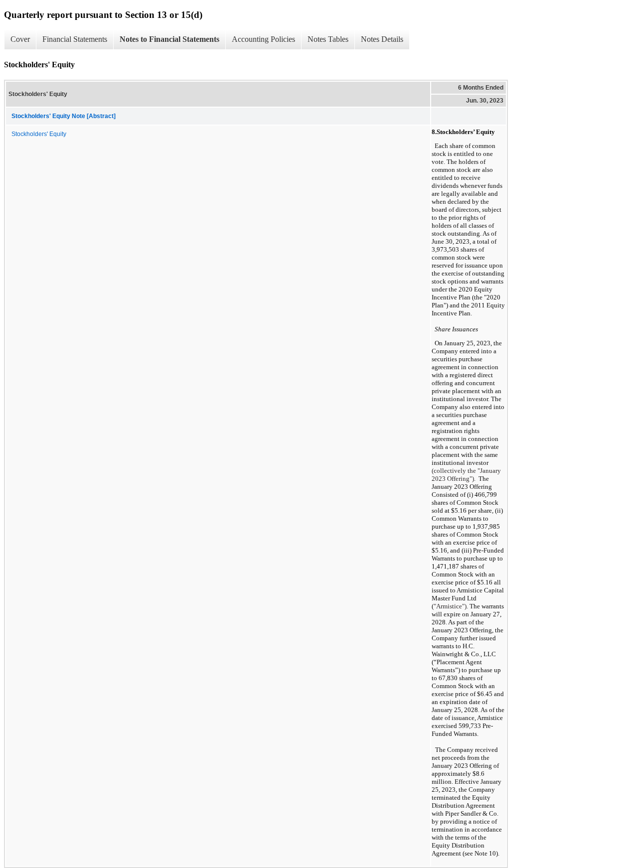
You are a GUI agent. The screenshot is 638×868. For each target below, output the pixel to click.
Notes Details (382, 39)
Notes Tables (328, 39)
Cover (20, 39)
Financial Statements (74, 39)
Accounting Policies (263, 39)
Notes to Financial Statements (169, 39)
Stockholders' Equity (38, 134)
